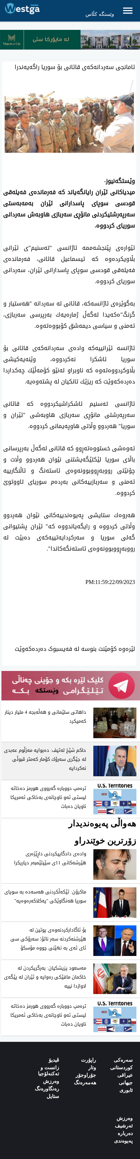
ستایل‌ (53, 1096)
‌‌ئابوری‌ (126, 1090)
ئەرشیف (124, 1125)
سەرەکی (123, 1060)
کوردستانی (121, 1067)
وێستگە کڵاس (99, 14)
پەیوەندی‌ (123, 1141)
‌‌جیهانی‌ (126, 1082)
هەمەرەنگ (85, 1082)
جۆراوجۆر (86, 1075)
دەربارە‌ (125, 1133)
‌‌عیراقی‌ (125, 1075)
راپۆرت (88, 1060)
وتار (92, 1067)
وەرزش (51, 1081)
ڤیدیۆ (54, 1060)
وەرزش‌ (125, 1118)
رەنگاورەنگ (47, 1088)
